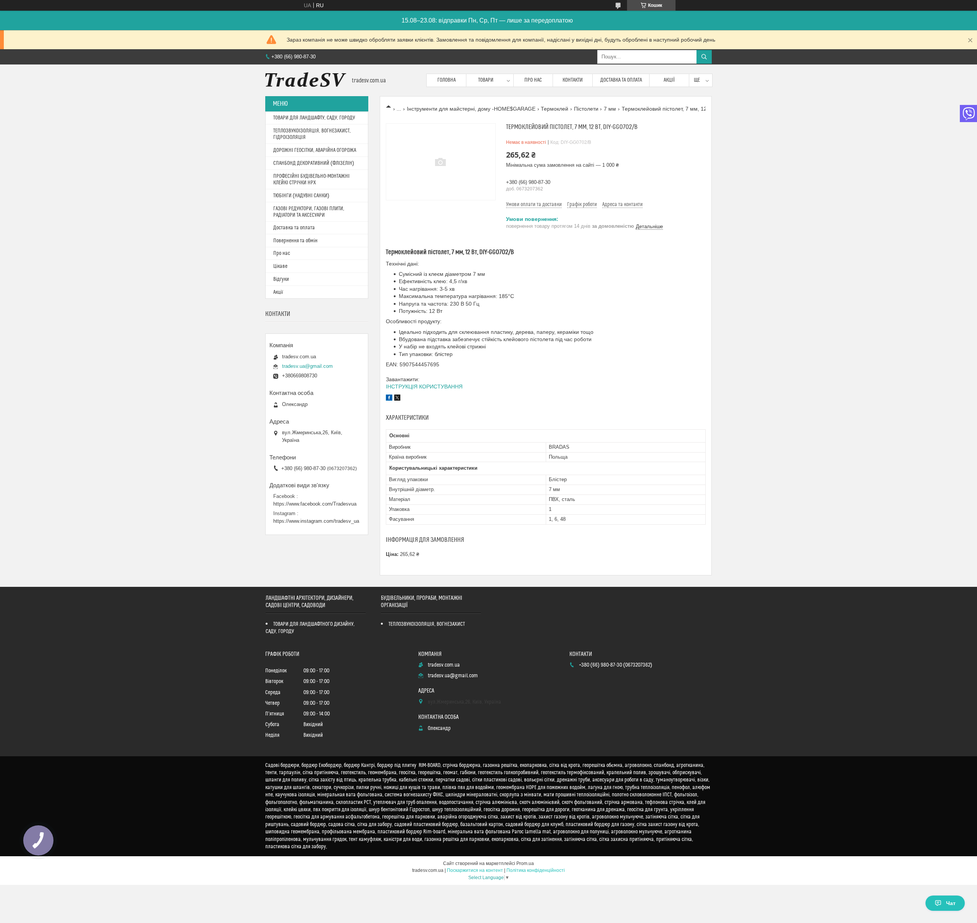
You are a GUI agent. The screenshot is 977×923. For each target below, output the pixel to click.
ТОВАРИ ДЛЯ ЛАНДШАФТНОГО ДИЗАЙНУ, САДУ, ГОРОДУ (310, 628)
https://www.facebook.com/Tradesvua (314, 504)
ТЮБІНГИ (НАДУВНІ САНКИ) (301, 196)
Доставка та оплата (621, 80)
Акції (669, 80)
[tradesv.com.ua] (305, 80)
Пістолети (586, 109)
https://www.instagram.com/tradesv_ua (316, 521)
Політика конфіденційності (535, 870)
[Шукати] (704, 57)
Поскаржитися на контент (475, 870)
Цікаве (280, 266)
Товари (485, 80)
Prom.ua (525, 863)
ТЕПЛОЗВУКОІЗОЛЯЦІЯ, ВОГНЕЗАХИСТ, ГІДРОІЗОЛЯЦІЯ (312, 134)
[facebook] (389, 399)
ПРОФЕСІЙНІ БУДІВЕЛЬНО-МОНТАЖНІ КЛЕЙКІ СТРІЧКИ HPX (311, 179)
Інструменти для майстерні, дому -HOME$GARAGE (471, 109)
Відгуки (281, 279)
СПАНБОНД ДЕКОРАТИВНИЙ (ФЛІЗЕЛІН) (313, 163)
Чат (951, 903)
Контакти (573, 80)
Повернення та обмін (295, 241)
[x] (397, 399)
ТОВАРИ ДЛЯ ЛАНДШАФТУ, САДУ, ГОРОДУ (314, 118)
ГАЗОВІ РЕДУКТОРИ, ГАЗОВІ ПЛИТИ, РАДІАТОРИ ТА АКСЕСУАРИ (308, 212)
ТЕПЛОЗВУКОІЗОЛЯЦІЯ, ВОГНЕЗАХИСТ (427, 624)
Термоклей (554, 109)
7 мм (610, 109)
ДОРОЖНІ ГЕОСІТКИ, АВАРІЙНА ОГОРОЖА (314, 150)
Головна (446, 80)
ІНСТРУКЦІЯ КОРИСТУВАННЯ (424, 386)
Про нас (533, 80)
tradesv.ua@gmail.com (307, 366)
